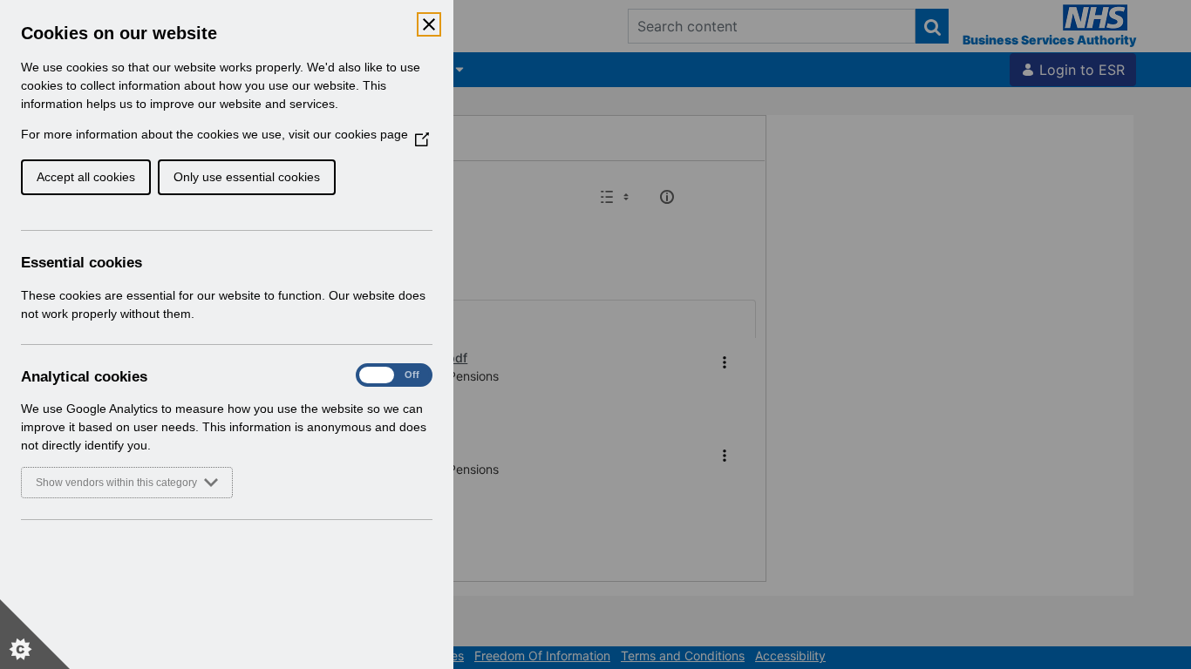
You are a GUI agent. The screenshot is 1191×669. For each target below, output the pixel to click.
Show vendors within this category (116, 482)
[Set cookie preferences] (35, 634)
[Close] (429, 24)
